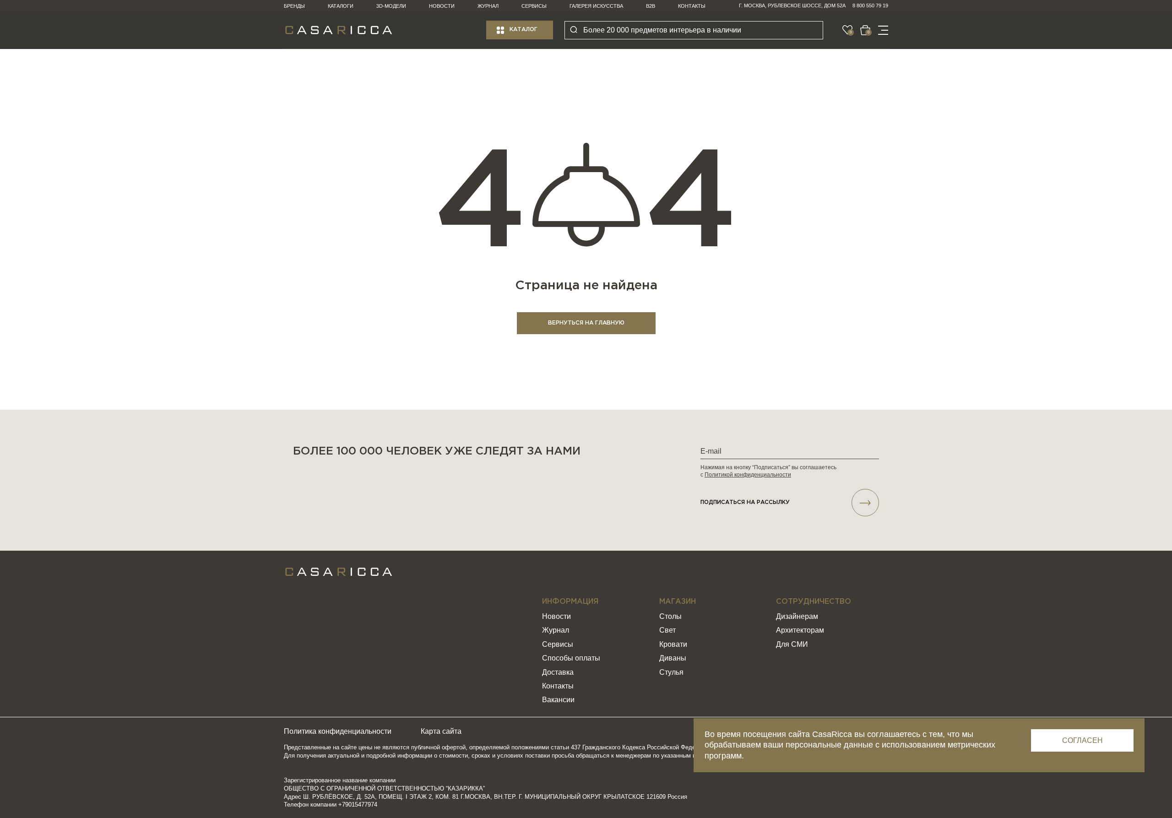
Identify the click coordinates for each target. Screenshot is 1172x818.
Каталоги (340, 6)
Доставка (558, 672)
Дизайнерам (797, 616)
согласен (1082, 740)
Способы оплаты (571, 658)
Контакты (691, 6)
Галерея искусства (596, 6)
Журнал (488, 6)
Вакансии (558, 700)
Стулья (671, 672)
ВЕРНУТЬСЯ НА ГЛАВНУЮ (586, 322)
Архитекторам (800, 630)
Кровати (673, 644)
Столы (670, 616)
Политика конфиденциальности (337, 731)
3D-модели (391, 6)
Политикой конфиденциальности (748, 474)
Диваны (672, 658)
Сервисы (534, 6)
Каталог (523, 29)
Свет (667, 630)
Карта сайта (441, 731)
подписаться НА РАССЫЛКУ (745, 502)
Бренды (294, 6)
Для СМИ (792, 644)
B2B (650, 6)
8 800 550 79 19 (870, 5)
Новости (442, 6)
